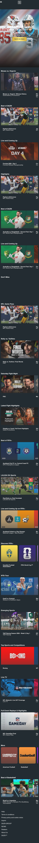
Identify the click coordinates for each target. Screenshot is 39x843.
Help (3, 811)
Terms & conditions (7, 814)
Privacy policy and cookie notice (12, 817)
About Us (4, 832)
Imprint (3, 820)
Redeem (4, 829)
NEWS (3, 826)
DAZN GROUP (6, 823)
